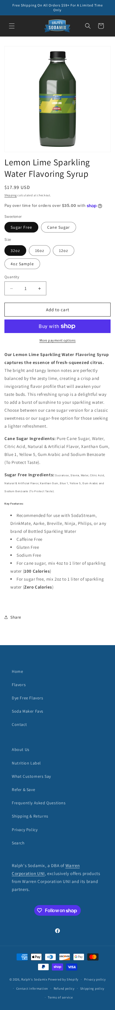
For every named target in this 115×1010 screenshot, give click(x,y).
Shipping (10, 195)
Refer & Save (23, 789)
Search (18, 843)
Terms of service (60, 997)
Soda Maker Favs (27, 711)
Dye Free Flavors (27, 698)
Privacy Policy (24, 829)
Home (17, 671)
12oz (63, 250)
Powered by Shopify (63, 979)
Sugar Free (21, 227)
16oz (39, 250)
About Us (20, 749)
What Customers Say (31, 776)
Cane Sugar (58, 227)
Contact (19, 724)
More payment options (58, 340)
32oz (15, 250)
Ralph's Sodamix (34, 979)
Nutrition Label (26, 763)
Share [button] (15, 617)
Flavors (19, 684)
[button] (11, 25)
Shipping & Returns (30, 816)
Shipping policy (92, 988)
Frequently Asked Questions (39, 802)
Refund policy (64, 988)
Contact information (32, 988)
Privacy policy (95, 979)
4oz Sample (22, 263)
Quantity (11, 276)
